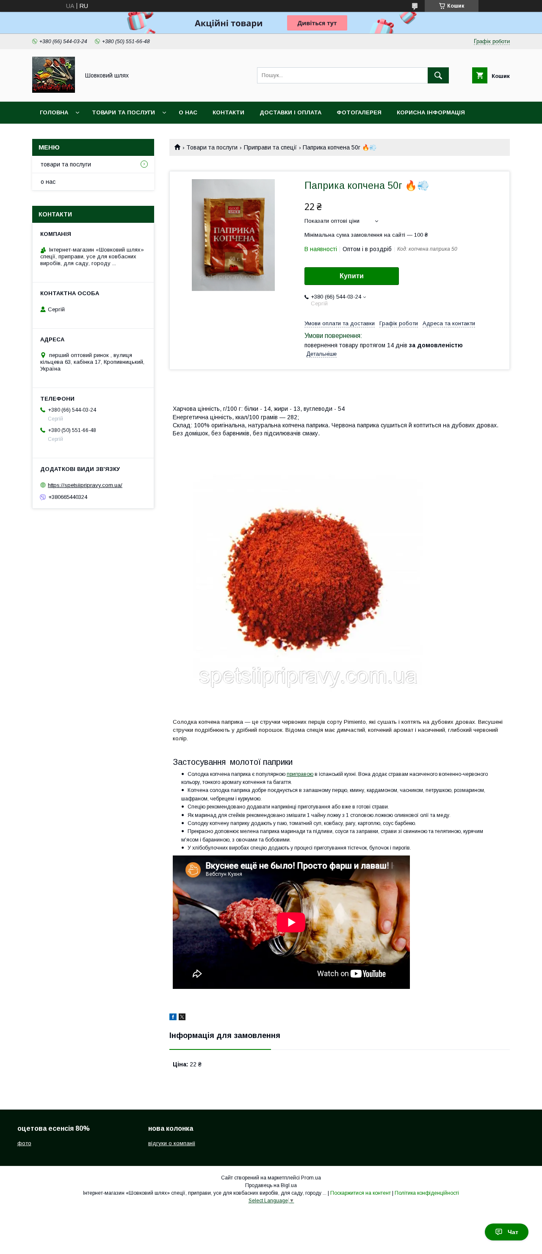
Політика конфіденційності (427, 1193)
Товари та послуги (212, 147)
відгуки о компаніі (171, 1143)
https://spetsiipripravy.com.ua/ (85, 485)
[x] (182, 1018)
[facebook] (173, 1018)
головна (54, 112)
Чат (513, 1232)
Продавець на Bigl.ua (271, 1185)
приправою (300, 774)
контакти (228, 112)
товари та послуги (123, 112)
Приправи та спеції (270, 147)
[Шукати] (438, 75)
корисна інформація (431, 112)
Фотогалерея (359, 112)
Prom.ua (311, 1178)
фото (24, 1143)
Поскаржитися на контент (360, 1193)
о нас (188, 112)
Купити (352, 276)
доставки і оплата (290, 112)
